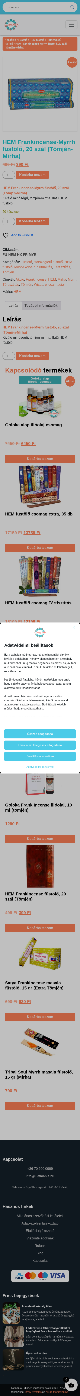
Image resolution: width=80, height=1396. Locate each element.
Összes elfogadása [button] (40, 733)
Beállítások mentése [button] (40, 756)
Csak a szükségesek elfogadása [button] (40, 745)
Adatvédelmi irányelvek (40, 766)
